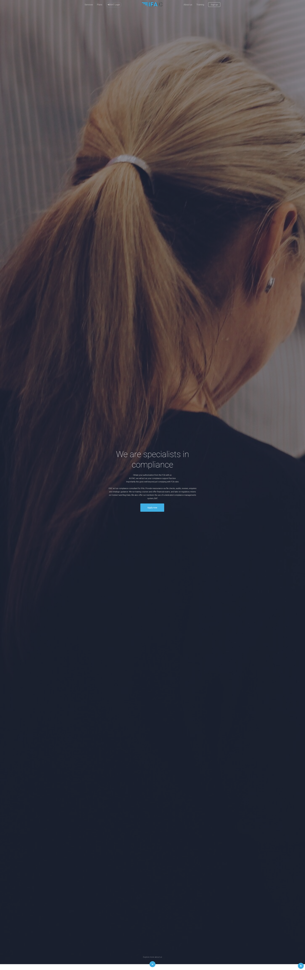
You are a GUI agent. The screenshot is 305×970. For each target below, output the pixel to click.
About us (188, 4)
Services (89, 4)
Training (200, 4)
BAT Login (115, 4)
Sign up (214, 4)
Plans (99, 4)
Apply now (152, 507)
